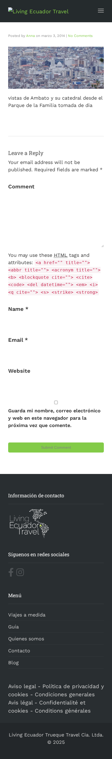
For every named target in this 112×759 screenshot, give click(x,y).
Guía (13, 627)
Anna (30, 36)
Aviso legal (22, 686)
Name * (18, 309)
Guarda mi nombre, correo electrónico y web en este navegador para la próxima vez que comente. (54, 418)
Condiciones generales (65, 694)
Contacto (19, 650)
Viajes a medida (26, 615)
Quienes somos (26, 638)
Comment (21, 186)
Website (19, 371)
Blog (13, 662)
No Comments (80, 36)
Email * (18, 340)
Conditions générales (63, 710)
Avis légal (20, 702)
